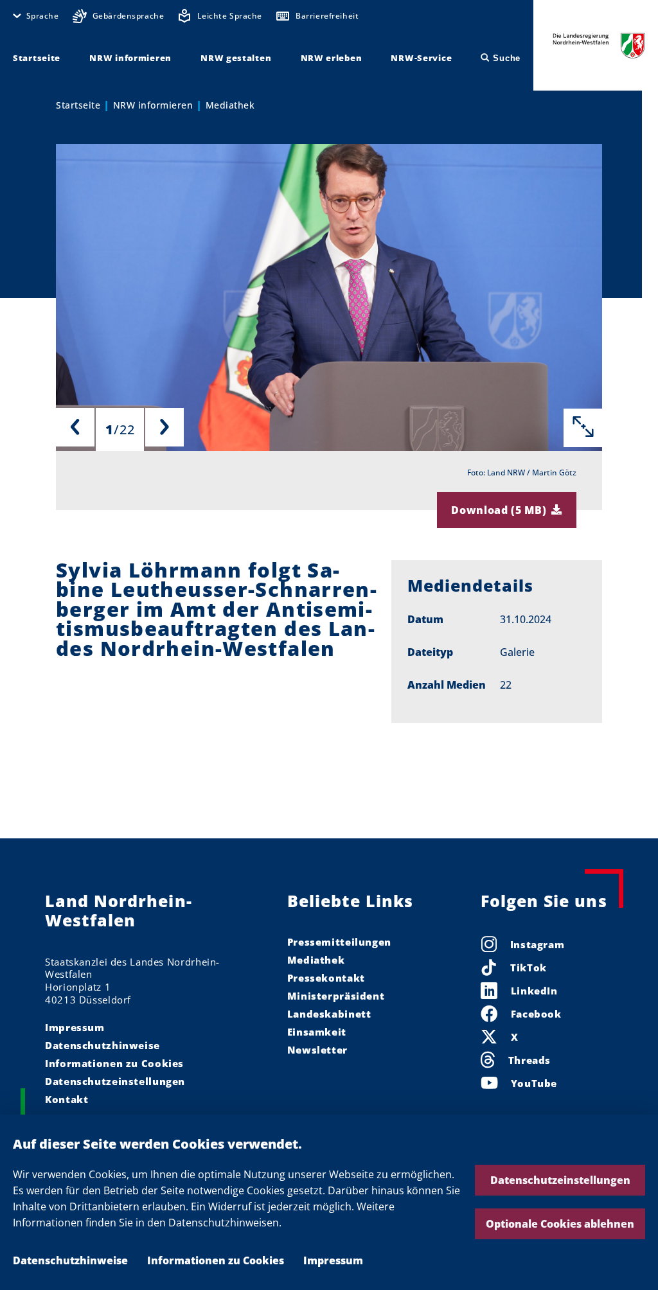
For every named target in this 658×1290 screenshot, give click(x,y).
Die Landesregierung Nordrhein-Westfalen (599, 45)
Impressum (333, 1260)
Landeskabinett (329, 1013)
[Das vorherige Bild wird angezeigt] (75, 427)
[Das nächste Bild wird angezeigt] (164, 427)
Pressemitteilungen (339, 941)
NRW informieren (153, 105)
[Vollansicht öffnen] (583, 428)
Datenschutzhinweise (70, 1260)
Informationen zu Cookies (215, 1260)
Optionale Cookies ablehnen (560, 1224)
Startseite (78, 105)
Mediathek (230, 105)
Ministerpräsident (336, 995)
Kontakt (66, 1099)
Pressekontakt (326, 977)
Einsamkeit (316, 1031)
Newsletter (317, 1049)
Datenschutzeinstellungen (560, 1180)
